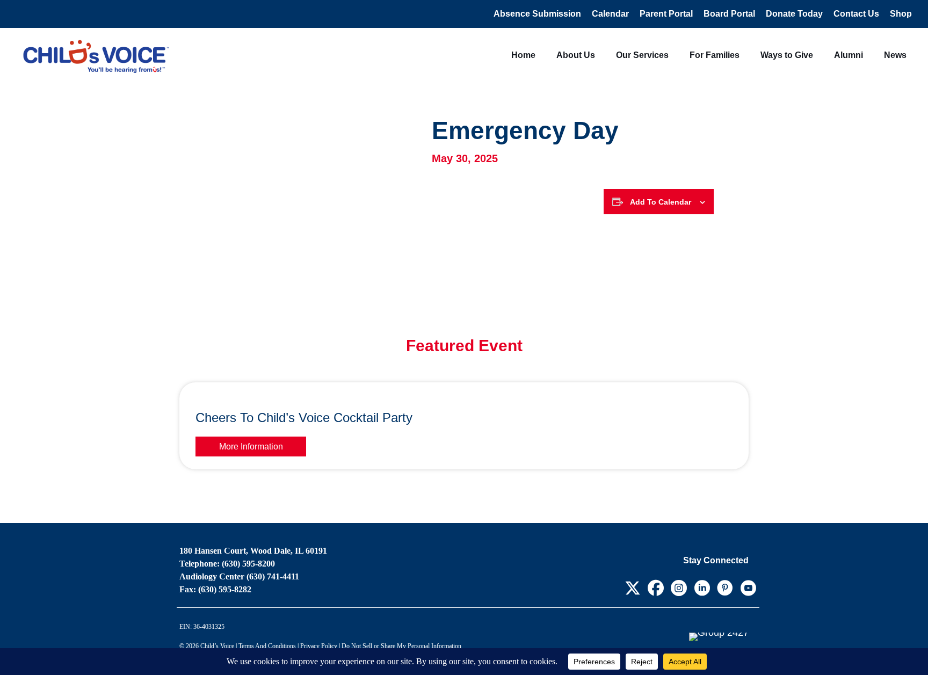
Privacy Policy (318, 646)
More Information (251, 446)
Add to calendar (660, 202)
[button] (632, 587)
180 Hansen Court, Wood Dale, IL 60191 (253, 550)
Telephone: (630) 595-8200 (227, 563)
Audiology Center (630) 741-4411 (239, 576)
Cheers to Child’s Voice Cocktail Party (303, 417)
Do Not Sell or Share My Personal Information (401, 646)
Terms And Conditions (267, 646)
